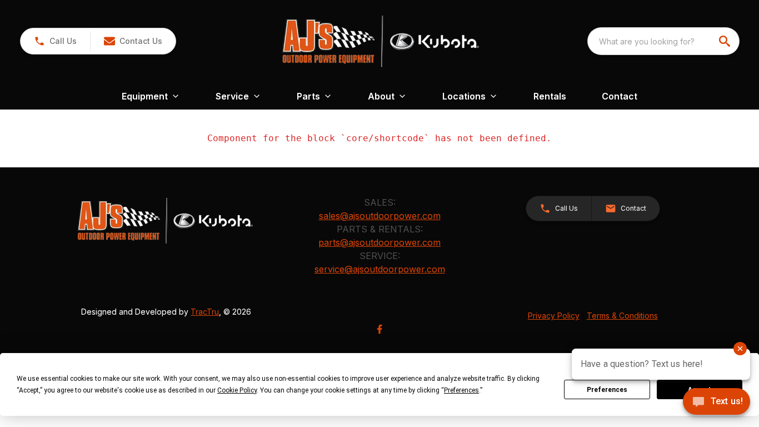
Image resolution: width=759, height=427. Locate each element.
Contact (619, 96)
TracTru (205, 311)
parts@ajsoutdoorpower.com (379, 242)
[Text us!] (716, 402)
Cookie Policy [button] (237, 390)
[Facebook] (379, 329)
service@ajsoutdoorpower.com (379, 269)
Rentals (549, 96)
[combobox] (663, 41)
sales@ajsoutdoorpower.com (380, 215)
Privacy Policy (554, 315)
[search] (725, 41)
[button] (55, 41)
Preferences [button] (461, 390)
